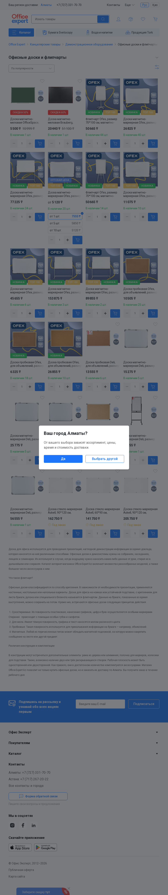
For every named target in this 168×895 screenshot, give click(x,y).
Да (63, 459)
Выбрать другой (105, 459)
